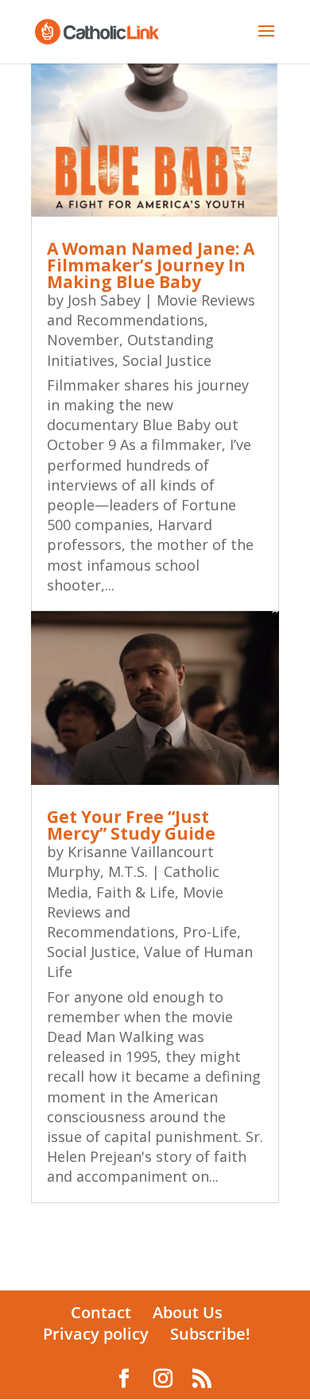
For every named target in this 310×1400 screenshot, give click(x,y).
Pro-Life (210, 931)
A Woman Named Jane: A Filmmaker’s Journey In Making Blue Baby (150, 265)
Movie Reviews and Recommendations (151, 309)
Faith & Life (135, 892)
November (83, 339)
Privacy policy (96, 1333)
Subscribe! (210, 1333)
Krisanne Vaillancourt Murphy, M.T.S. (130, 861)
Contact (101, 1312)
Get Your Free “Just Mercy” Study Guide (131, 825)
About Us (188, 1312)
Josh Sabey (104, 300)
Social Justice (166, 360)
